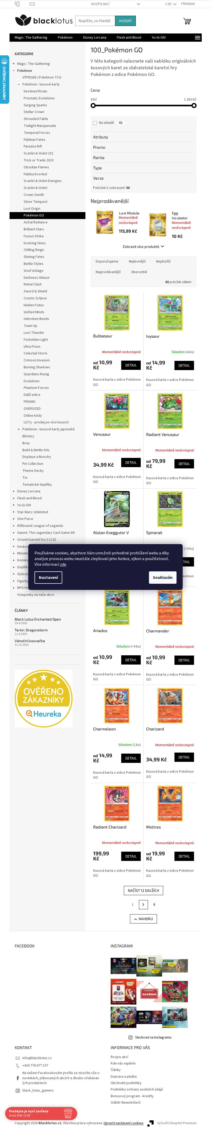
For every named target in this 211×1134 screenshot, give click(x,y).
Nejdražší (163, 261)
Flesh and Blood (29, 498)
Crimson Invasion (37, 360)
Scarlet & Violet (35, 187)
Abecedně (139, 272)
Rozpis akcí (100, 4)
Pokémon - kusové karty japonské (48, 429)
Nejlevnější (137, 261)
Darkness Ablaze (36, 277)
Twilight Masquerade (40, 125)
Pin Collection (32, 463)
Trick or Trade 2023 (39, 160)
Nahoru (146, 919)
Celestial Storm (35, 353)
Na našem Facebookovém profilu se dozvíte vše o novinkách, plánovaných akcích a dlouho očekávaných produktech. (61, 1078)
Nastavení (48, 577)
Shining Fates (34, 256)
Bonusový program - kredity (132, 1096)
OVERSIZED (32, 408)
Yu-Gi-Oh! (24, 505)
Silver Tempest (35, 201)
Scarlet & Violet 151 (39, 153)
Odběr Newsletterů (125, 1102)
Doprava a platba (124, 1076)
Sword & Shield (35, 291)
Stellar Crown (34, 112)
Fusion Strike (34, 236)
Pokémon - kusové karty (41, 84)
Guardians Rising (36, 374)
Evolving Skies (35, 243)
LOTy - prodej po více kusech (46, 422)
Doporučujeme (107, 261)
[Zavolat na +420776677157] (22, 4)
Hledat (125, 21)
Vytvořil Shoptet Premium (177, 1123)
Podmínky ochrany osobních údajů (137, 1089)
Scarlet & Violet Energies (43, 181)
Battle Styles (33, 263)
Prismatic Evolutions (39, 98)
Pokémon (24, 70)
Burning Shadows (37, 367)
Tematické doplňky (37, 484)
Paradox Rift (33, 146)
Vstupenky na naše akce (35, 594)
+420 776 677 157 (35, 1065)
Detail (131, 365)
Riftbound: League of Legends (40, 525)
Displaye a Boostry (36, 456)
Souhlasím (163, 577)
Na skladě (110, 122)
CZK (168, 4)
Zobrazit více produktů (141, 246)
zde (63, 564)
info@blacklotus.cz (37, 1058)
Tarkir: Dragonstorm (31, 630)
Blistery (28, 436)
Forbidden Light (36, 339)
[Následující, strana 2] (143, 904)
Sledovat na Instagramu (153, 1037)
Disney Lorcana (28, 491)
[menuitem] (31, 37)
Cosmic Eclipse (35, 298)
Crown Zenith (34, 194)
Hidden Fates (34, 305)
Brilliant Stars (34, 229)
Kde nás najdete (123, 1063)
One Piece (25, 518)
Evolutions (32, 381)
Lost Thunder (34, 332)
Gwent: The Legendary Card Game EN (46, 532)
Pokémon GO (34, 215)
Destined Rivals (35, 91)
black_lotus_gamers (38, 1090)
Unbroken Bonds (36, 318)
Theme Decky (33, 470)
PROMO (30, 401)
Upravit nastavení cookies (124, 1123)
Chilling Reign (34, 249)
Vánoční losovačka (30, 641)
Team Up (30, 325)
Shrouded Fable (36, 118)
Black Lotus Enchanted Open (38, 619)
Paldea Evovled (35, 174)
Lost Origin (32, 208)
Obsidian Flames (36, 167)
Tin (24, 477)
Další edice (32, 394)
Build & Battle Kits (36, 450)
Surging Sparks (35, 105)
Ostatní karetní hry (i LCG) (36, 539)
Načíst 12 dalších (143, 890)
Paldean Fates (34, 139)
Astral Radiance (36, 222)
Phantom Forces (36, 387)
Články (116, 1069)
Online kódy (33, 415)
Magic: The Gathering (33, 63)
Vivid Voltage (33, 270)
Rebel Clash (33, 284)
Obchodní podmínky (126, 1083)
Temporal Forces (37, 132)
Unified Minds (34, 312)
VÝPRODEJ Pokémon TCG (41, 77)
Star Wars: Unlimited (32, 512)
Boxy (26, 443)
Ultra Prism (32, 346)
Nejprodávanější (108, 272)
